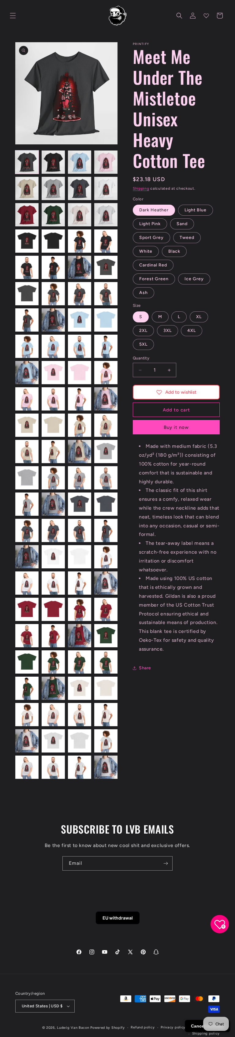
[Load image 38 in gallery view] (53, 399)
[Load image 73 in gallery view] (27, 635)
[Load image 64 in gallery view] (106, 556)
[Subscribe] (165, 863)
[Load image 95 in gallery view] (79, 767)
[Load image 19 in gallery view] (79, 267)
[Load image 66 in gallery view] (53, 583)
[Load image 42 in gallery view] (53, 425)
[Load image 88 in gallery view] (106, 714)
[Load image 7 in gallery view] (79, 188)
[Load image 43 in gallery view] (79, 425)
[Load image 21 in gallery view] (27, 293)
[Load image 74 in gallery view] (53, 635)
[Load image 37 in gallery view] (27, 399)
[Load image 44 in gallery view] (106, 425)
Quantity (141, 358)
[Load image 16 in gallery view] (106, 241)
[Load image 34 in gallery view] (53, 372)
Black (174, 251)
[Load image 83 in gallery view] (79, 688)
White (145, 251)
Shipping (141, 188)
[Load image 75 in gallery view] (79, 635)
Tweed (187, 237)
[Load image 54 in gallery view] (53, 504)
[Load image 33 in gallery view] (27, 372)
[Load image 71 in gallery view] (79, 609)
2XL (143, 330)
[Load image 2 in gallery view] (53, 162)
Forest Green (154, 278)
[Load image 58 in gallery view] (53, 530)
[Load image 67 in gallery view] (79, 583)
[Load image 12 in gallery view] (106, 214)
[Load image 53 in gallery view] (27, 504)
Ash (143, 292)
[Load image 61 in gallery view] (27, 556)
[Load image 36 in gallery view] (106, 372)
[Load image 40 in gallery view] (106, 399)
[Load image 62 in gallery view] (53, 556)
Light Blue (196, 210)
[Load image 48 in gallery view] (106, 451)
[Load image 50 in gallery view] (53, 477)
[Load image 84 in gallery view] (106, 688)
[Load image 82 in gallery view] (53, 688)
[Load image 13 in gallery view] (27, 241)
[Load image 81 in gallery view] (27, 688)
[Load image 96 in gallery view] (106, 767)
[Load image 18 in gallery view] (53, 267)
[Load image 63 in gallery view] (79, 556)
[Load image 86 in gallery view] (53, 714)
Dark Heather (154, 210)
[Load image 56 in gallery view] (106, 504)
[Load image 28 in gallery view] (106, 320)
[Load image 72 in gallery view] (106, 609)
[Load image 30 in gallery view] (53, 346)
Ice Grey (194, 278)
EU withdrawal (118, 917)
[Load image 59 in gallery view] (79, 530)
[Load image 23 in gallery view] (79, 293)
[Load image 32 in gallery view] (106, 346)
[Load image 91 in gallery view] (79, 741)
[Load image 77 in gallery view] (27, 662)
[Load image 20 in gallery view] (106, 267)
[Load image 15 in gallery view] (79, 241)
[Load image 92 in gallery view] (106, 741)
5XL (143, 344)
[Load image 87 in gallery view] (79, 714)
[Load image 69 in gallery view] (27, 609)
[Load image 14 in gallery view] (53, 241)
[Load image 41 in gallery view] (27, 425)
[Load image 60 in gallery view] (106, 530)
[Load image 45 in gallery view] (27, 451)
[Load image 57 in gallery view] (27, 530)
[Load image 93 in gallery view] (27, 767)
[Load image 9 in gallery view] (27, 214)
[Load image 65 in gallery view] (27, 583)
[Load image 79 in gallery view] (79, 662)
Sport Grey (151, 237)
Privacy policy (173, 1027)
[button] (13, 15)
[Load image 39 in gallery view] (79, 399)
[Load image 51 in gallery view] (79, 477)
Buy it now (176, 427)
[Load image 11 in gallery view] (79, 214)
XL (199, 316)
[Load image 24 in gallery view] (106, 293)
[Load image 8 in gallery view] (106, 188)
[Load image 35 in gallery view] (79, 372)
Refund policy (143, 1027)
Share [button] (145, 668)
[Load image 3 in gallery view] (79, 162)
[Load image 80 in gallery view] (106, 662)
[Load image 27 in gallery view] (79, 320)
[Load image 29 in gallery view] (27, 346)
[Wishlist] (206, 15)
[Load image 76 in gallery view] (106, 635)
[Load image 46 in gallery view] (53, 451)
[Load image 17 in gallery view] (27, 267)
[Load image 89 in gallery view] (27, 741)
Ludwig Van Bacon (73, 1028)
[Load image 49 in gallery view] (27, 477)
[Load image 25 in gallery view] (27, 320)
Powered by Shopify (107, 1028)
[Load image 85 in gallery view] (27, 714)
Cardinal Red (153, 265)
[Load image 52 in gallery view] (106, 477)
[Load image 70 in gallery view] (53, 609)
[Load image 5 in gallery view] (27, 188)
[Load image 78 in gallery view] (53, 662)
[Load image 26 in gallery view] (53, 320)
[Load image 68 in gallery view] (106, 583)
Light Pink (150, 223)
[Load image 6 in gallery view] (53, 188)
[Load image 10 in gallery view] (53, 214)
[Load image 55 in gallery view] (79, 504)
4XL (191, 330)
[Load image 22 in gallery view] (53, 293)
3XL (167, 330)
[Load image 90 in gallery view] (53, 741)
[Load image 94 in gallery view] (53, 767)
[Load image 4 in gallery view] (106, 162)
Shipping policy (206, 1033)
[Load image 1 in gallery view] (27, 162)
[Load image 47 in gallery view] (79, 451)
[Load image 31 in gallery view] (79, 346)
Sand (182, 223)
